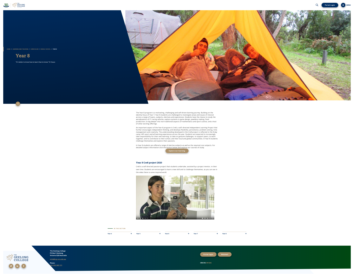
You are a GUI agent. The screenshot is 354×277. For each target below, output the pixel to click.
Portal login (208, 254)
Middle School (46, 49)
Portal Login (330, 5)
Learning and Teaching (21, 49)
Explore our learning (177, 151)
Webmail (224, 254)
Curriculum (35, 49)
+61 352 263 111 (56, 265)
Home (9, 49)
